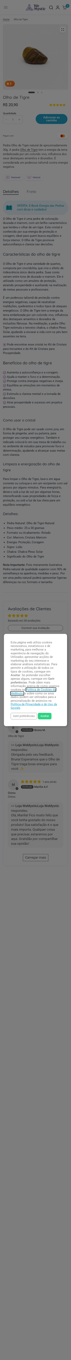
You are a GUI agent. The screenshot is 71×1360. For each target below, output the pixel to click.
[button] (24, 716)
